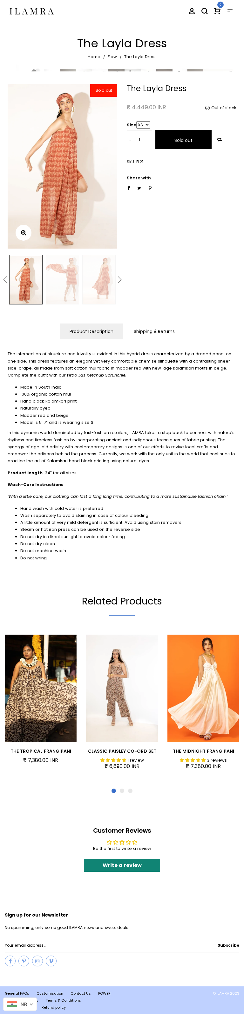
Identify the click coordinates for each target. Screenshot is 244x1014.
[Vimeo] (51, 961)
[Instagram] (37, 961)
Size (131, 125)
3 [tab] (130, 791)
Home (94, 57)
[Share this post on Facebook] (128, 188)
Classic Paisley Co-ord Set (122, 751)
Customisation (50, 993)
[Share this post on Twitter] (139, 188)
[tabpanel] (40, 703)
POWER (104, 993)
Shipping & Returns (154, 331)
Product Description (91, 331)
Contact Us (81, 993)
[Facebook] (10, 961)
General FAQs (17, 993)
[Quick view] (51, 689)
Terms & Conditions (63, 1000)
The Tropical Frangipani (40, 751)
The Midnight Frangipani (203, 751)
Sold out (183, 140)
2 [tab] (122, 791)
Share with (139, 178)
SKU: (131, 161)
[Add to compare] (219, 139)
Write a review (122, 865)
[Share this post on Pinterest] (150, 188)
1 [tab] (114, 791)
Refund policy (54, 1007)
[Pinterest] (23, 961)
